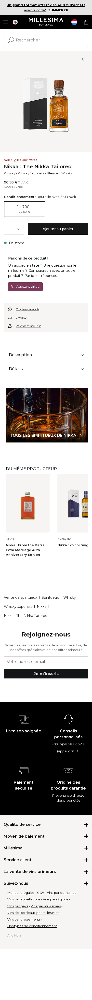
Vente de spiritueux (20, 597)
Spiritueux (50, 597)
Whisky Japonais (31, 173)
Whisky (9, 173)
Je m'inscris (46, 673)
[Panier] (86, 22)
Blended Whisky (60, 173)
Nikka (41, 606)
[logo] (46, 22)
